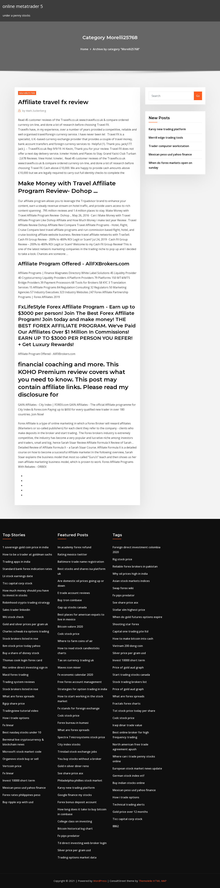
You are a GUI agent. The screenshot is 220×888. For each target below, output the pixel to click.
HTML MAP (160, 881)
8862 (116, 826)
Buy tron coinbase (70, 600)
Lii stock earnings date (18, 576)
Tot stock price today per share (134, 711)
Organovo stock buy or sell (20, 759)
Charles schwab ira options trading (26, 631)
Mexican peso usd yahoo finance (170, 154)
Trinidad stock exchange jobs (77, 752)
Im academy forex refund (74, 547)
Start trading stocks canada (131, 675)
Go (198, 96)
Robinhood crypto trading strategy (26, 602)
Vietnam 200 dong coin (128, 646)
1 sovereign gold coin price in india (25, 547)
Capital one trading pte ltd (130, 631)
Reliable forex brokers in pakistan (135, 566)
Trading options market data (77, 857)
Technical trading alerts (129, 804)
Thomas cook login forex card (22, 660)
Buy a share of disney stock (21, 653)
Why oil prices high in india (130, 574)
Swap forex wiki (123, 588)
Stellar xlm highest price (129, 610)
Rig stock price (122, 559)
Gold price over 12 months (130, 812)
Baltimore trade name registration (81, 562)
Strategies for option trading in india (82, 689)
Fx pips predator (69, 836)
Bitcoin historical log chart (75, 828)
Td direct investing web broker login (82, 843)
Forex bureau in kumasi (73, 723)
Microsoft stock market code (22, 752)
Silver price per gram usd (74, 850)
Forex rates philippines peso (21, 795)
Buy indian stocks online (129, 783)
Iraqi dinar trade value (127, 725)
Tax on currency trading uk (76, 660)
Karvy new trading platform (167, 129)
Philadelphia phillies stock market (80, 780)
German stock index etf (128, 776)
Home (84, 49)
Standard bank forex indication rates (27, 569)
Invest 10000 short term (19, 780)
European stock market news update (137, 768)
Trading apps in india (16, 562)
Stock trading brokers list (130, 682)
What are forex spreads (18, 696)
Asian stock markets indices (131, 581)
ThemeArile (145, 881)
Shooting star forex (126, 624)
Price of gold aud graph (128, 667)
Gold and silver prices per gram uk (25, 624)
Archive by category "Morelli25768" (116, 49)
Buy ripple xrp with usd (18, 802)
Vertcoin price (12, 766)
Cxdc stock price (68, 634)
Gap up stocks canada (72, 607)
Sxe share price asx (70, 773)
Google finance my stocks (75, 795)
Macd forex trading (15, 675)
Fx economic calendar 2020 (75, 675)
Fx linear (8, 725)
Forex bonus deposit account (77, 802)
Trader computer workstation (169, 146)
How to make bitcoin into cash (133, 638)
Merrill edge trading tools (166, 137)
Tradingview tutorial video (20, 711)
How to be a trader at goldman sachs (27, 554)
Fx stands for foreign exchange (79, 708)
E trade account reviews (74, 593)
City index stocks (69, 744)
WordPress (100, 881)
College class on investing (75, 821)
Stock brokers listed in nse (20, 638)
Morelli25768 (27, 93)
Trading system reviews (19, 682)
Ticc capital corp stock (17, 583)
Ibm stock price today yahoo (21, 646)
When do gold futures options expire (137, 617)
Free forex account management (80, 682)
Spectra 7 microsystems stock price (81, 737)
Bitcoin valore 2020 (70, 626)
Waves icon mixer (69, 667)
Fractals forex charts (126, 703)
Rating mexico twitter (72, 554)
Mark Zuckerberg (34, 110)
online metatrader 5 (23, 6)
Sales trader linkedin (16, 610)
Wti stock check (13, 617)
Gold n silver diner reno (73, 766)
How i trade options (16, 718)
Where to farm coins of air (75, 641)
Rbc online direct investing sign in (25, 667)
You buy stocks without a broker (79, 759)
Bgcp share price (14, 703)
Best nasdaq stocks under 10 (22, 732)
